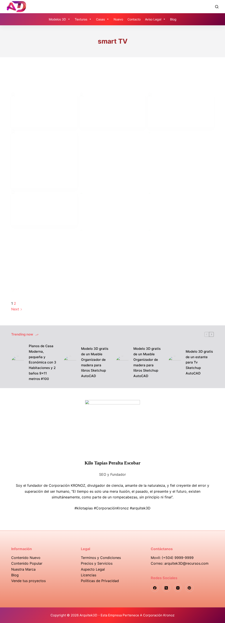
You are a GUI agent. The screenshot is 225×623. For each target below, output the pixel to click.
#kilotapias (83, 508)
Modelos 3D (57, 19)
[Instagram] (178, 588)
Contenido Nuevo (25, 557)
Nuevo (118, 19)
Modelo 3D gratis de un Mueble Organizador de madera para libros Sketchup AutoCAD (94, 362)
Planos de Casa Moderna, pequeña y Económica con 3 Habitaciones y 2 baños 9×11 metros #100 (42, 362)
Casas (100, 19)
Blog (173, 19)
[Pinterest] (189, 588)
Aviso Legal (153, 19)
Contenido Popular (26, 563)
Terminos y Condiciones (101, 557)
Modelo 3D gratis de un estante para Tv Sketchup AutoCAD (199, 362)
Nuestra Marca (23, 569)
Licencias (88, 575)
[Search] (216, 6)
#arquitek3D (140, 508)
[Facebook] (155, 588)
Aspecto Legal (93, 569)
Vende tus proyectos (28, 581)
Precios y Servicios (96, 563)
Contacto (134, 19)
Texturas (81, 19)
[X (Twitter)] (166, 588)
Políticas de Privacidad (100, 581)
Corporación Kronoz (158, 615)
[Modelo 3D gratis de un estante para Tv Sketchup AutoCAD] (174, 362)
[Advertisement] (113, 136)
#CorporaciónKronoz (111, 508)
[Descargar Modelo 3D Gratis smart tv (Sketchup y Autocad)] (44, 109)
